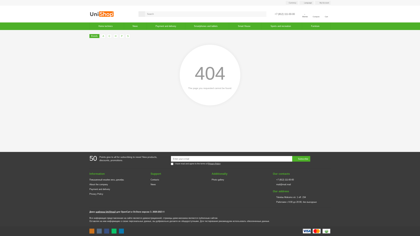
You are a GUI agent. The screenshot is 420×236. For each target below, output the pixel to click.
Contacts (155, 179)
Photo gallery (218, 179)
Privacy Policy (96, 194)
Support (156, 173)
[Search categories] (141, 14)
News (135, 26)
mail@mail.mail (283, 184)
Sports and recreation (281, 26)
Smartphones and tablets (206, 26)
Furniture (315, 26)
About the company (98, 184)
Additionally (219, 173)
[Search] (263, 14)
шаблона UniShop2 (106, 212)
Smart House (244, 26)
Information (97, 173)
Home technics (105, 26)
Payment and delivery (99, 189)
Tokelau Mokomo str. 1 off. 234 (291, 197)
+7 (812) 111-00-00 (285, 179)
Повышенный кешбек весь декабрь (106, 179)
